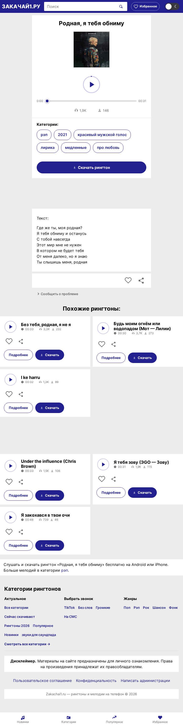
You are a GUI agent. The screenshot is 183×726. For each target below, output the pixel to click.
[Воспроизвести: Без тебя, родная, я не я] (10, 326)
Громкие (103, 607)
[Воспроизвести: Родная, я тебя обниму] (91, 84)
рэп (44, 134)
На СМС (70, 617)
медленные (75, 147)
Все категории (16, 607)
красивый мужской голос (102, 134)
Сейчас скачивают (19, 617)
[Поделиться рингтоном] (141, 280)
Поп (127, 607)
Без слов (85, 607)
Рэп (137, 607)
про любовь (108, 147)
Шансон (159, 607)
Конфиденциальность (96, 680)
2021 (62, 134)
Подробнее (18, 355)
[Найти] (120, 6)
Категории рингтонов (32, 589)
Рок (146, 607)
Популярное (43, 626)
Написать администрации (145, 680)
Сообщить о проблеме (59, 294)
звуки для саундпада (39, 635)
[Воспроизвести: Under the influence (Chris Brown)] (10, 466)
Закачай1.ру (21, 6)
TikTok (69, 607)
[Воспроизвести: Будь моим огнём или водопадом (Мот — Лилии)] (103, 328)
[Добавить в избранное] (128, 280)
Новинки (11, 635)
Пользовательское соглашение (42, 680)
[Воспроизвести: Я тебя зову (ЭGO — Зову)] (103, 464)
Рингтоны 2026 (17, 626)
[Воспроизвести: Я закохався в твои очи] (10, 517)
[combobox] (80, 6)
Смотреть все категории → (27, 644)
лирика (48, 147)
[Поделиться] (20, 341)
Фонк (173, 607)
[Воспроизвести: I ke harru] (10, 379)
